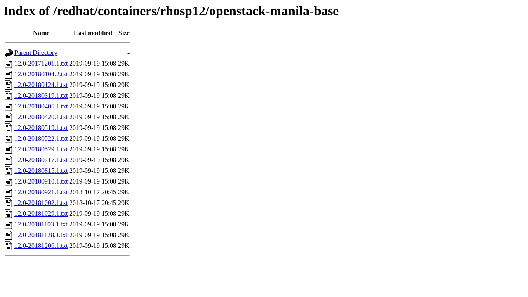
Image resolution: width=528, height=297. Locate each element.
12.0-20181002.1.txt (41, 202)
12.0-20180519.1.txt (41, 127)
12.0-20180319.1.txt (41, 95)
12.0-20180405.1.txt (41, 106)
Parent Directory (35, 52)
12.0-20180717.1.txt (41, 159)
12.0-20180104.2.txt (41, 74)
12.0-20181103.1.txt (40, 224)
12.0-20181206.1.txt (41, 245)
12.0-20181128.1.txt (40, 234)
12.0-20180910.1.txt (41, 181)
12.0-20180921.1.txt (41, 192)
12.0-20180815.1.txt (41, 170)
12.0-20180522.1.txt (41, 138)
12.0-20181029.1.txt (41, 213)
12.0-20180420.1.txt (41, 116)
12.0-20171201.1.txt (41, 63)
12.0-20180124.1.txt (41, 84)
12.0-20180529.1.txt (41, 149)
